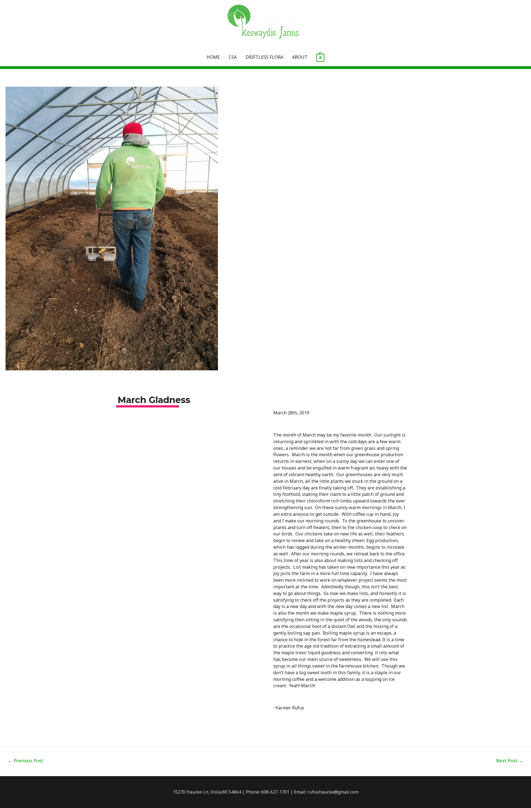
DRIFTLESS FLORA (264, 57)
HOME (213, 57)
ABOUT (300, 57)
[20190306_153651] (191, 610)
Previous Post (25, 760)
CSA (233, 57)
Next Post (509, 760)
